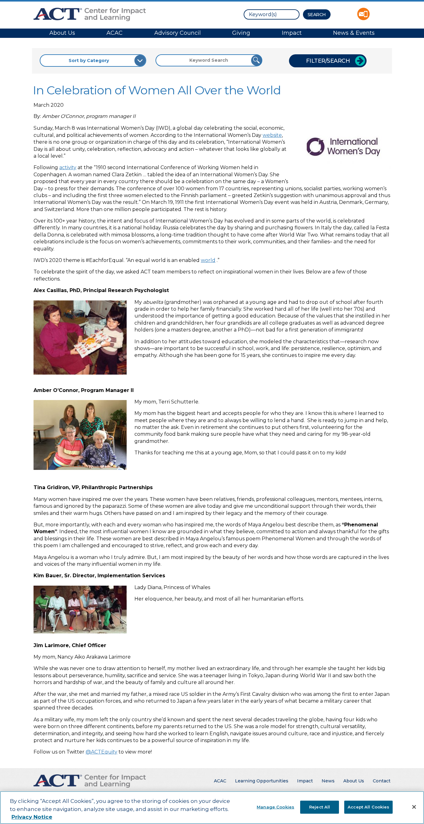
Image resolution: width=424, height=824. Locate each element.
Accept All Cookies (368, 806)
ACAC (114, 32)
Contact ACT (363, 14)
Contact (381, 781)
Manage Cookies (275, 806)
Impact (292, 32)
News (328, 781)
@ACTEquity (101, 752)
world (208, 260)
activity (67, 167)
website (272, 135)
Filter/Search (328, 60)
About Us (62, 32)
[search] (272, 14)
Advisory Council (177, 32)
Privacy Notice (31, 817)
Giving (241, 32)
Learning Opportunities (261, 781)
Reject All (319, 806)
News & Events (354, 32)
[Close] (414, 807)
